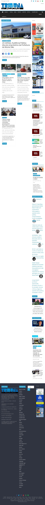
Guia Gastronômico (22, 431)
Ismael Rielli (21, 434)
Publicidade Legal (22, 463)
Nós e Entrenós (22, 448)
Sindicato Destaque (37, 175)
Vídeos (20, 487)
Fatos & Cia (21, 425)
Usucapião (21, 483)
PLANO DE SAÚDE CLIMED (38, 178)
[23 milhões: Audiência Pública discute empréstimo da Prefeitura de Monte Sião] (16, 23)
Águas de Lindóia (22, 389)
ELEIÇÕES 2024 (34, 12)
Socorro (20, 481)
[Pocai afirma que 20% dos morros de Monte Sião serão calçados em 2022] (24, 65)
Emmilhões (14, 50)
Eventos (24, 12)
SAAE (20, 469)
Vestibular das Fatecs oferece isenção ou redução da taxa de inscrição (37, 353)
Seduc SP (8, 90)
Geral (15, 12)
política (27, 90)
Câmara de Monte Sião (8, 50)
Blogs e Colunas (22, 396)
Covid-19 (20, 407)
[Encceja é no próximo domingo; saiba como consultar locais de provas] (35, 370)
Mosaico (20, 447)
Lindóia (20, 440)
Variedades (21, 485)
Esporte (19, 12)
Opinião (20, 452)
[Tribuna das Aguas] (2, 12)
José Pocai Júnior (23, 88)
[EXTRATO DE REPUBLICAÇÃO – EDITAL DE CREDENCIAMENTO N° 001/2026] (35, 139)
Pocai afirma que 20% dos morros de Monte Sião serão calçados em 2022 (23, 80)
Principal (9, 40)
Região (35, 347)
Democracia (7, 87)
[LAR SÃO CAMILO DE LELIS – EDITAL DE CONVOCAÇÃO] (35, 104)
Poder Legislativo (25, 50)
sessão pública (20, 92)
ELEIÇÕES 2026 (22, 417)
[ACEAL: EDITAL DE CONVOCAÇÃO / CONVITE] (35, 152)
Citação (20, 401)
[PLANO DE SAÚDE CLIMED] (38, 166)
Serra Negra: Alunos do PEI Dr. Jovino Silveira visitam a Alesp (8, 80)
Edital (28, 12)
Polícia (11, 12)
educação (11, 87)
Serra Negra (5, 75)
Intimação (21, 433)
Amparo (20, 391)
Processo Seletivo (22, 459)
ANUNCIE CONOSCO (20, 499)
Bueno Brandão (22, 398)
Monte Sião (4, 40)
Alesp (9, 85)
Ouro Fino (21, 454)
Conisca (20, 403)
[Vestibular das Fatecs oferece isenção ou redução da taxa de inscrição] (38, 339)
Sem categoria (21, 473)
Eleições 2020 (21, 414)
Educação (8, 74)
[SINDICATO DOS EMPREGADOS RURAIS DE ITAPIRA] (35, 129)
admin (18, 85)
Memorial (21, 441)
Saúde (20, 471)
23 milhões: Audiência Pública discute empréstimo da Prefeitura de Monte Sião (16, 45)
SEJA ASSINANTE (27, 499)
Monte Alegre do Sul (22, 443)
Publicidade (21, 461)
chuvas (18, 87)
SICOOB (20, 476)
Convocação (21, 405)
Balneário (21, 394)
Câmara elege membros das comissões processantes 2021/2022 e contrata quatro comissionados (8, 123)
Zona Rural (25, 92)
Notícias (20, 450)
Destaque (4, 74)
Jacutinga (20, 438)
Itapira (20, 436)
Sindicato (35, 173)
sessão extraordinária (9, 133)
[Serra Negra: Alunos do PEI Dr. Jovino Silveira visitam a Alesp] (8, 65)
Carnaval (20, 400)
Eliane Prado (15, 49)
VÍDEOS (40, 14)
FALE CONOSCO (32, 499)
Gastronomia (21, 427)
